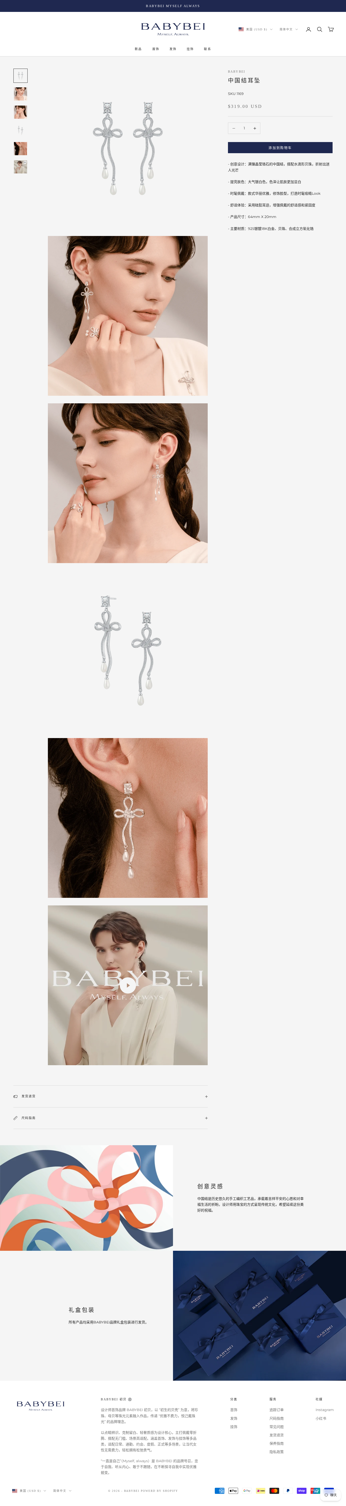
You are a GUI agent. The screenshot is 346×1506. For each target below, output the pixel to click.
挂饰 (190, 49)
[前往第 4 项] (20, 130)
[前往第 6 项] (20, 167)
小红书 (321, 1418)
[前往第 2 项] (20, 94)
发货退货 (277, 1435)
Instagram (325, 1410)
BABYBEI (236, 71)
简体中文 (286, 29)
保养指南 (277, 1443)
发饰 (173, 49)
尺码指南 (277, 1418)
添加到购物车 (280, 148)
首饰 (155, 49)
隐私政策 (277, 1452)
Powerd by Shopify (159, 1490)
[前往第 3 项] (20, 112)
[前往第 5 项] (20, 149)
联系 (207, 49)
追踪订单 (277, 1410)
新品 (138, 49)
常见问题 (277, 1426)
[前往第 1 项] (20, 76)
